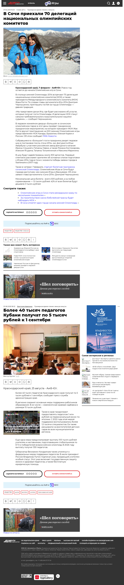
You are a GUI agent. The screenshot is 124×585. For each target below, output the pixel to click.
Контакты (41, 543)
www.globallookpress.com (18, 76)
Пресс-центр (46, 540)
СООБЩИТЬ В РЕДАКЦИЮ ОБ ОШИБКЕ (93, 543)
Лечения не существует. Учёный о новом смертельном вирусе (105, 399)
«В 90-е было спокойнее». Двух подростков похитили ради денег (105, 368)
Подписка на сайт (28, 543)
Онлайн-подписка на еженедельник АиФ (97, 540)
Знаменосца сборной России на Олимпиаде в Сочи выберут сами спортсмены (26, 250)
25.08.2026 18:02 (9, 306)
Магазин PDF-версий (71, 540)
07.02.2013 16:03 (9, 10)
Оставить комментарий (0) (62, 212)
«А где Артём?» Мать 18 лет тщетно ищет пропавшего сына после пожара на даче (105, 392)
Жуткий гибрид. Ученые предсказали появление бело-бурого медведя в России (106, 376)
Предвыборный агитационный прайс (62, 543)
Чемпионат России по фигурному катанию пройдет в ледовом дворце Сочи (26, 265)
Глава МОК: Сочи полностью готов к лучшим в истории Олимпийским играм (24, 258)
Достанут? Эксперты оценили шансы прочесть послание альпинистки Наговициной (106, 360)
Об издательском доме (30, 540)
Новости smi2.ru (11, 299)
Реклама (57, 540)
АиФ (17, 376)
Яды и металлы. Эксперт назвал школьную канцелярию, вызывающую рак (104, 384)
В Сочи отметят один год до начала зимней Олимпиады (49, 203)
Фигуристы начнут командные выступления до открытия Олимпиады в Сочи (63, 258)
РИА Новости (49, 136)
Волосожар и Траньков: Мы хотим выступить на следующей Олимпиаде (65, 250)
